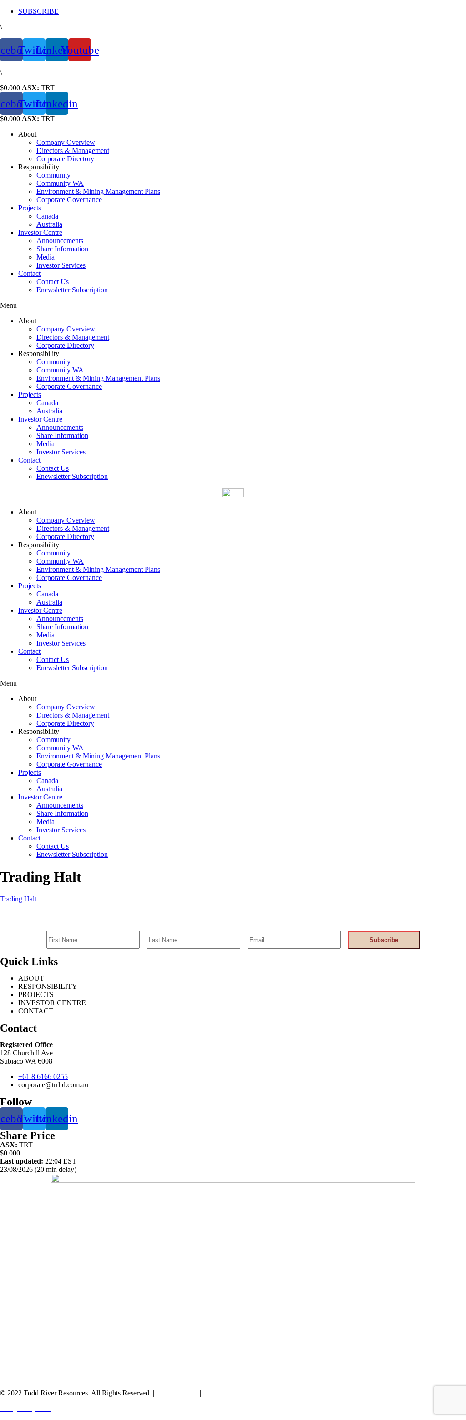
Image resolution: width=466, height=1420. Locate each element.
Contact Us (52, 281)
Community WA (60, 183)
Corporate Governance (69, 200)
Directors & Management (72, 150)
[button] (233, 305)
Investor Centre (40, 232)
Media (45, 257)
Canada (47, 216)
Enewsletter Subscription (72, 290)
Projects (29, 208)
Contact (29, 273)
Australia (49, 224)
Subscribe (384, 939)
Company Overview (65, 142)
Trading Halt (18, 899)
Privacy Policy (176, 1393)
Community (53, 175)
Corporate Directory (65, 159)
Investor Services (61, 265)
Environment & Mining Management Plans (98, 191)
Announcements (59, 240)
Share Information (62, 249)
